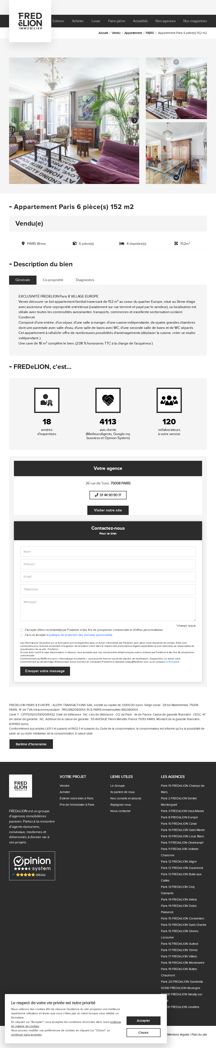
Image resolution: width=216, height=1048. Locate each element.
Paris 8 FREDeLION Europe (179, 817)
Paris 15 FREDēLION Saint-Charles (183, 925)
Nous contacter (120, 811)
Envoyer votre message (45, 671)
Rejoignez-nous (120, 805)
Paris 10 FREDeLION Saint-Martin (183, 830)
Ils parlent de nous (122, 792)
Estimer (58, 21)
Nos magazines (195, 21)
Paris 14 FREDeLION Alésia (179, 899)
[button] (134, 120)
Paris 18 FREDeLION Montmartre (182, 963)
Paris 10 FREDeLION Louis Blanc (182, 836)
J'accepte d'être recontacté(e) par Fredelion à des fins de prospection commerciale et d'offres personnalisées (93, 630)
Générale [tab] (22, 280)
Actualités (140, 21)
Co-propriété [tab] (53, 280)
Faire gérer (117, 21)
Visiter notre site (108, 510)
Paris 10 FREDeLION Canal (179, 824)
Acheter (78, 21)
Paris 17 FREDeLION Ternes (179, 950)
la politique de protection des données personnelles (79, 635)
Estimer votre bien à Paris (76, 798)
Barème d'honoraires (31, 744)
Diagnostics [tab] (85, 280)
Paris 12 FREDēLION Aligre (178, 861)
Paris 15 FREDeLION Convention (182, 918)
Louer (96, 21)
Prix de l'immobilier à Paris (77, 805)
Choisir (143, 1033)
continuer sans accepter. (26, 1034)
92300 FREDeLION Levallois (180, 1007)
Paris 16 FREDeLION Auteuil (179, 944)
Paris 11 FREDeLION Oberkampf (182, 842)
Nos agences (165, 21)
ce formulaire (172, 661)
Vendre (64, 786)
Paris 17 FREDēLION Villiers (179, 956)
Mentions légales (178, 1034)
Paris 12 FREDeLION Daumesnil (182, 868)
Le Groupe (117, 786)
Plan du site (199, 1034)
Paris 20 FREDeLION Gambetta (182, 982)
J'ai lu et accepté (68, 635)
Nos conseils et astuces (125, 798)
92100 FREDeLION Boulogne (180, 988)
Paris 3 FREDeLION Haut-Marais (182, 811)
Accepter (143, 1021)
